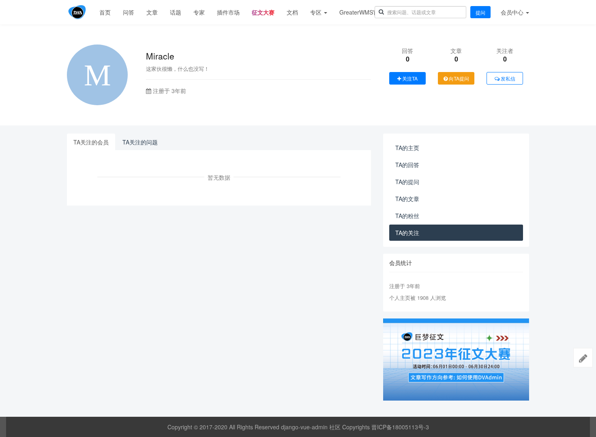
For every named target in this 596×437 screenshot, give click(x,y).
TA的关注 (407, 233)
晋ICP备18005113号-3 (400, 427)
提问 (480, 12)
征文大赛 (263, 12)
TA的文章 (407, 199)
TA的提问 (407, 182)
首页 (105, 12)
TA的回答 (407, 165)
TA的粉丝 (407, 216)
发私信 (507, 78)
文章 (152, 12)
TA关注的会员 (91, 142)
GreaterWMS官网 (361, 12)
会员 (512, 12)
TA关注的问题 (140, 142)
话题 (175, 12)
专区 (316, 12)
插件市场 (228, 12)
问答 (128, 12)
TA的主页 (407, 148)
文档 (292, 12)
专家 (199, 12)
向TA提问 (458, 78)
